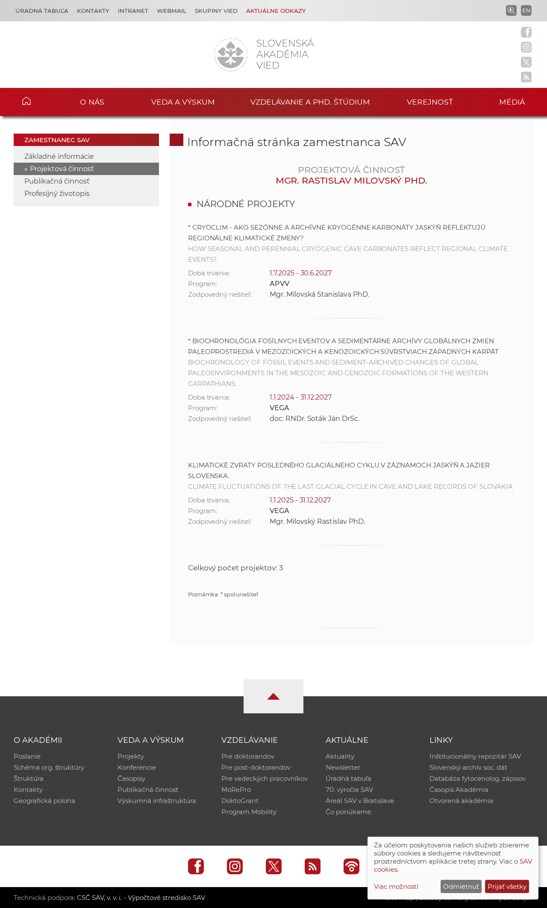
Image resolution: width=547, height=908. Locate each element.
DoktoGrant (240, 801)
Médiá (512, 101)
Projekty (131, 756)
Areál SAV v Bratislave (360, 801)
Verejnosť (430, 101)
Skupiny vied (216, 10)
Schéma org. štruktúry (49, 767)
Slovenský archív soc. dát (468, 767)
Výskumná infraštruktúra (157, 801)
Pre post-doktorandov (256, 767)
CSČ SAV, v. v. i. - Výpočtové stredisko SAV (141, 897)
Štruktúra (29, 778)
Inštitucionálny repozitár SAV (475, 756)
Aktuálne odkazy (276, 10)
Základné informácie (59, 156)
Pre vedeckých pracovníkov (264, 778)
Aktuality (340, 756)
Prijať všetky (507, 886)
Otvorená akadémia (461, 801)
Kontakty (93, 10)
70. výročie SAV (349, 789)
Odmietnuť (461, 886)
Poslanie (27, 756)
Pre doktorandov (247, 756)
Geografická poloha (44, 801)
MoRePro (236, 789)
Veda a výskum (183, 101)
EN (526, 10)
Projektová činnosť (62, 169)
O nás (92, 101)
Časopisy (131, 778)
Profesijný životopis (57, 194)
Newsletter (343, 767)
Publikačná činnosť (57, 181)
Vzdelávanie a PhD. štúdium (310, 101)
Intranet (133, 10)
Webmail (171, 10)
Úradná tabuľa (41, 10)
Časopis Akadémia (458, 789)
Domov (39, 101)
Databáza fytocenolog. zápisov (477, 778)
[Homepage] (231, 55)
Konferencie (137, 767)
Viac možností (396, 886)
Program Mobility (248, 812)
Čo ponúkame (348, 812)
